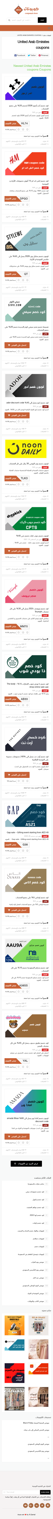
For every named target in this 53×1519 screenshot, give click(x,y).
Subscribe (45, 1492)
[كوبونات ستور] (26, 9)
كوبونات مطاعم (40, 1239)
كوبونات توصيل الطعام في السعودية (32, 1254)
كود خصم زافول (40, 1200)
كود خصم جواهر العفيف (37, 1207)
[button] (20, 55)
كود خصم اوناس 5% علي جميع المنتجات (32, 898)
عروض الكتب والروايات (37, 1301)
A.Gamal (32, 1515)
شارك (45, 141)
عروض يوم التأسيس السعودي (35, 1270)
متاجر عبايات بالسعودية (37, 1184)
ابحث (42, 20)
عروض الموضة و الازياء (37, 1293)
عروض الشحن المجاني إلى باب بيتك (36, 1430)
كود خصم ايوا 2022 (38, 1215)
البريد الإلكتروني (20, 144)
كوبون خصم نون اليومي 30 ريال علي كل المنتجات (28, 464)
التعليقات (44, 144)
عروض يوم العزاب (39, 1262)
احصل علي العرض (18, 345)
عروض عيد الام (40, 1278)
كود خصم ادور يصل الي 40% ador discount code (27, 403)
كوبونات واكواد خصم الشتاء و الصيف (32, 1231)
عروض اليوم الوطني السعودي (35, 1286)
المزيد (41, 118)
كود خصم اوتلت (40, 1223)
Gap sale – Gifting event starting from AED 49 (27, 832)
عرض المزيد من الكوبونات (27, 1164)
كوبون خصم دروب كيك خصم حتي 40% (32, 536)
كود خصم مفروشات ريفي (36, 1192)
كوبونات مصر (40, 1247)
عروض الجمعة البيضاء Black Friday (36, 1423)
